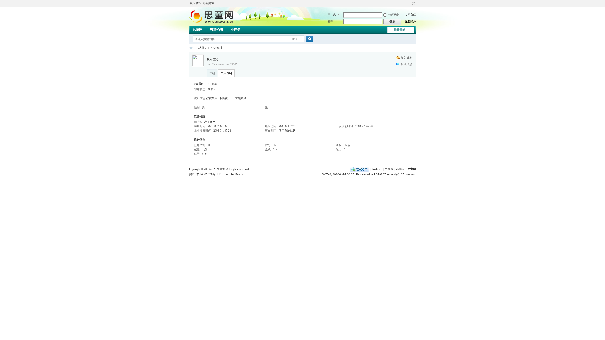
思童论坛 (216, 29)
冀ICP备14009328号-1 (203, 174)
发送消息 (406, 64)
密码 (330, 21)
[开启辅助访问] (409, 3)
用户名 (332, 15)
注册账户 (410, 21)
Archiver (377, 169)
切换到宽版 (413, 3)
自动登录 (393, 15)
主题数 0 (240, 98)
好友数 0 (211, 98)
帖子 (295, 39)
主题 (212, 73)
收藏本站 (209, 3)
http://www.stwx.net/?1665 (222, 64)
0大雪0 (202, 47)
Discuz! (239, 174)
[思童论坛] (214, 22)
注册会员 (209, 122)
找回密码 (410, 15)
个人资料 (226, 73)
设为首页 (195, 3)
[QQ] (359, 169)
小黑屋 (400, 169)
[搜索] (308, 39)
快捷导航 (399, 29)
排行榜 (235, 29)
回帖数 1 (225, 98)
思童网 (198, 29)
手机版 (389, 169)
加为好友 (406, 57)
